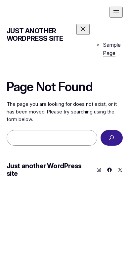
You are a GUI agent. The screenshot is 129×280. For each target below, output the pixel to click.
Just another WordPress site (35, 34)
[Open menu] (116, 12)
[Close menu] (83, 29)
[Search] (111, 138)
